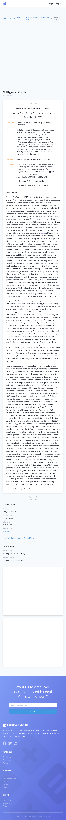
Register (59, 3)
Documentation (9, 778)
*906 (42, 391)
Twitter (6, 806)
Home (5, 18)
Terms (5, 787)
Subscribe (33, 711)
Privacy (6, 784)
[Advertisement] (33, 55)
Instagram (7, 803)
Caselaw (12, 18)
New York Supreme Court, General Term (37, 18)
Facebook (7, 800)
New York (18, 18)
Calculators (7, 757)
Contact (6, 775)
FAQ (4, 781)
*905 (42, 233)
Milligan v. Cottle (14, 92)
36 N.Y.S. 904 (8, 95)
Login (51, 3)
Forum (5, 763)
